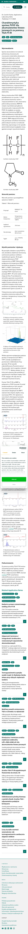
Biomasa (4, 790)
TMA (13, 625)
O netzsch (5, 863)
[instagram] (14, 928)
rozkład (11, 529)
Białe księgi (5, 889)
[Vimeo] (5, 928)
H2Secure (4, 669)
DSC (17, 730)
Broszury (4, 885)
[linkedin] (8, 928)
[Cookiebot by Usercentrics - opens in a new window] (19, 448)
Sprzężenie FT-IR (6, 41)
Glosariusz (5, 869)
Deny (14, 484)
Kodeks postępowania (9, 909)
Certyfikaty (5, 871)
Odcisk (4, 903)
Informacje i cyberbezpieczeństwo (13, 911)
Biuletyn (4, 923)
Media (3, 879)
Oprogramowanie (17, 790)
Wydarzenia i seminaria (9, 867)
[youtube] (3, 928)
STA (16, 594)
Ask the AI (18, 7)
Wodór (17, 666)
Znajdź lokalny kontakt (9, 921)
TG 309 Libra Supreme (16, 37)
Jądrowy (4, 699)
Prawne (4, 897)
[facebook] (11, 928)
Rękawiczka (5, 706)
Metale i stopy (6, 662)
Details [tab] (14, 452)
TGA (3, 37)
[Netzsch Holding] (2, 2)
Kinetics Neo (11, 730)
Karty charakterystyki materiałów (12, 873)
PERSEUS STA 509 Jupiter (8, 601)
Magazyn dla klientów (9, 893)
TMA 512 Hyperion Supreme (9, 633)
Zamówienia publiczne (9, 925)
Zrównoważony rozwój (9, 875)
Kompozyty (5, 823)
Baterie (14, 41)
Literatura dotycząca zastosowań (12, 883)
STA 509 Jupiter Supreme (8, 597)
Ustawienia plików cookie (10, 905)
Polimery (4, 763)
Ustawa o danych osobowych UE (12, 913)
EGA (8, 37)
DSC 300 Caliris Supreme (8, 734)
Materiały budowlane (8, 594)
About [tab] (23, 452)
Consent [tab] (5, 452)
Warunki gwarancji (8, 907)
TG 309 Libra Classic (7, 793)
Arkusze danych (7, 887)
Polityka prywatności (8, 901)
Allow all (14, 479)
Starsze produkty (7, 891)
